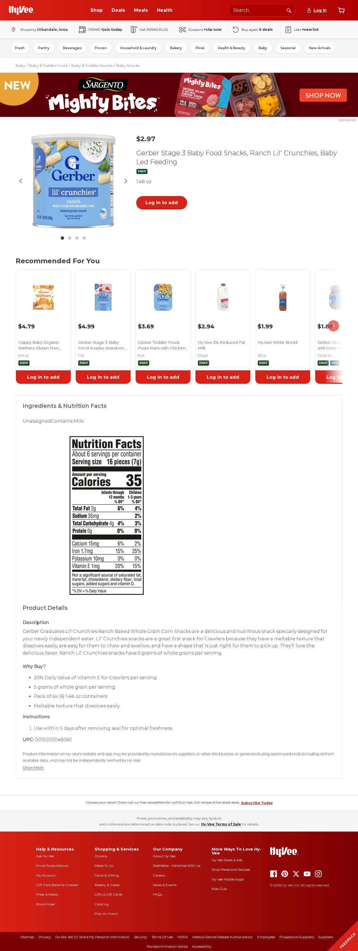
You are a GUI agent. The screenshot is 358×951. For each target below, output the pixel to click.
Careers (159, 875)
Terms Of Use (162, 937)
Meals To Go (104, 865)
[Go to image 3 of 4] (77, 238)
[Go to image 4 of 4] (84, 238)
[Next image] (126, 181)
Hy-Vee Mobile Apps (228, 879)
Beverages (72, 48)
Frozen (101, 48)
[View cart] (341, 10)
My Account (46, 875)
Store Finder (45, 904)
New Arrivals (319, 48)
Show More (33, 768)
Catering (102, 904)
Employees (266, 937)
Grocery (101, 856)
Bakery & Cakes (107, 885)
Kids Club (219, 889)
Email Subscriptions (52, 865)
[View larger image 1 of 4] (73, 181)
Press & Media (47, 894)
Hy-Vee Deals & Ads (227, 860)
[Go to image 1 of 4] (62, 238)
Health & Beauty (231, 48)
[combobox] (262, 10)
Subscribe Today (257, 803)
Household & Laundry (138, 48)
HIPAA (182, 937)
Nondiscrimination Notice (167, 946)
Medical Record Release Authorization (222, 937)
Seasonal (288, 48)
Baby (263, 48)
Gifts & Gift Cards (108, 894)
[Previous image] (20, 181)
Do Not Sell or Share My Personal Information (92, 937)
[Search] (289, 10)
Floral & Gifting (107, 875)
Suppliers (325, 937)
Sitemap (27, 937)
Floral (200, 48)
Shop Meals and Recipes (231, 869)
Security (140, 937)
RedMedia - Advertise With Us (176, 865)
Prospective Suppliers (296, 937)
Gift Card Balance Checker (57, 885)
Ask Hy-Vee (45, 856)
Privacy (45, 937)
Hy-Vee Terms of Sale (221, 824)
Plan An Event (106, 914)
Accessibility (201, 946)
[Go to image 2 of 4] (69, 238)
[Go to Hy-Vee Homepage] (21, 10)
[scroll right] (333, 326)
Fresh (20, 48)
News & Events (164, 885)
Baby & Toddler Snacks (91, 65)
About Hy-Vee (164, 856)
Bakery (176, 48)
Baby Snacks (127, 65)
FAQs (157, 894)
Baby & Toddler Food (48, 65)
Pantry (44, 48)
